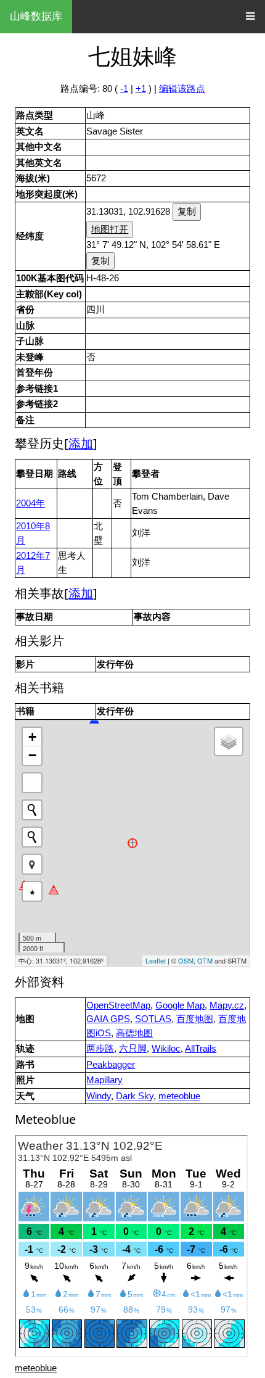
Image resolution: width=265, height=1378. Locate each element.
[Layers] (228, 741)
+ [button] (32, 737)
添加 (80, 443)
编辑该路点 (182, 88)
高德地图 (134, 1033)
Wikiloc (166, 1048)
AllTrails (200, 1048)
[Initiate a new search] (32, 810)
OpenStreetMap (118, 1005)
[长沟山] (54, 889)
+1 (141, 88)
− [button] (32, 755)
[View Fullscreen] (32, 783)
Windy (98, 1096)
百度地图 (194, 1018)
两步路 (100, 1048)
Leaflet (155, 960)
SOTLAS (153, 1018)
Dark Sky (134, 1096)
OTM (205, 960)
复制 (186, 211)
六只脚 (133, 1048)
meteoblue (179, 1096)
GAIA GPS (108, 1018)
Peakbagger (110, 1064)
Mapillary (104, 1080)
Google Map (180, 1005)
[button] (32, 864)
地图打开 (109, 229)
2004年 (30, 503)
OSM (186, 960)
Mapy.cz (227, 1005)
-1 (124, 88)
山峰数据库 (36, 16)
